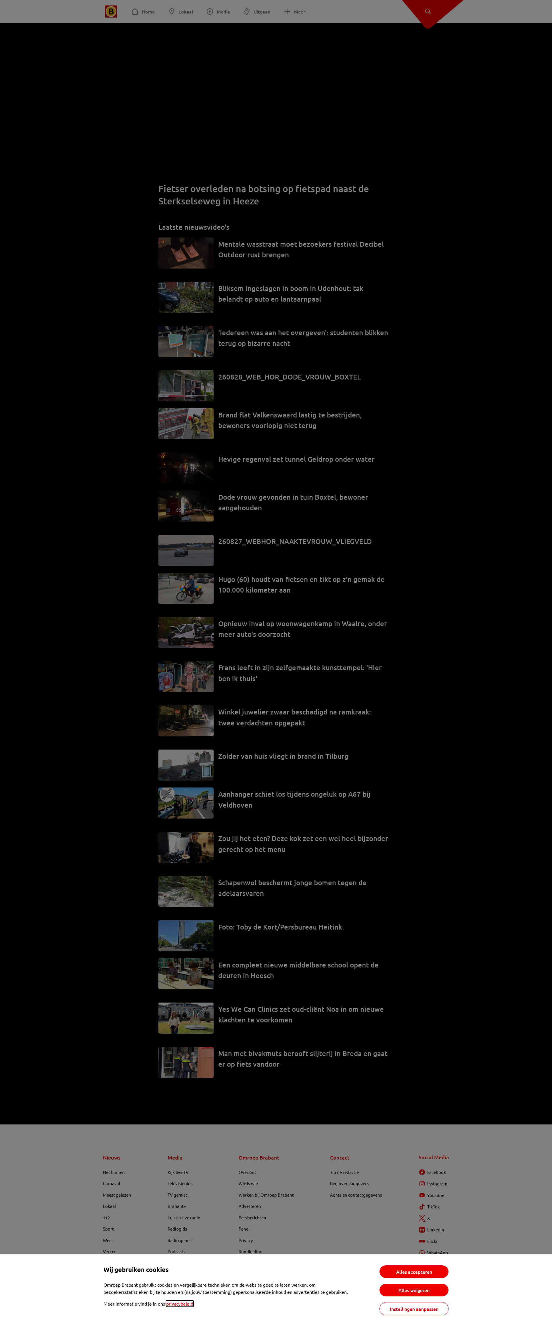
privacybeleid (179, 1303)
